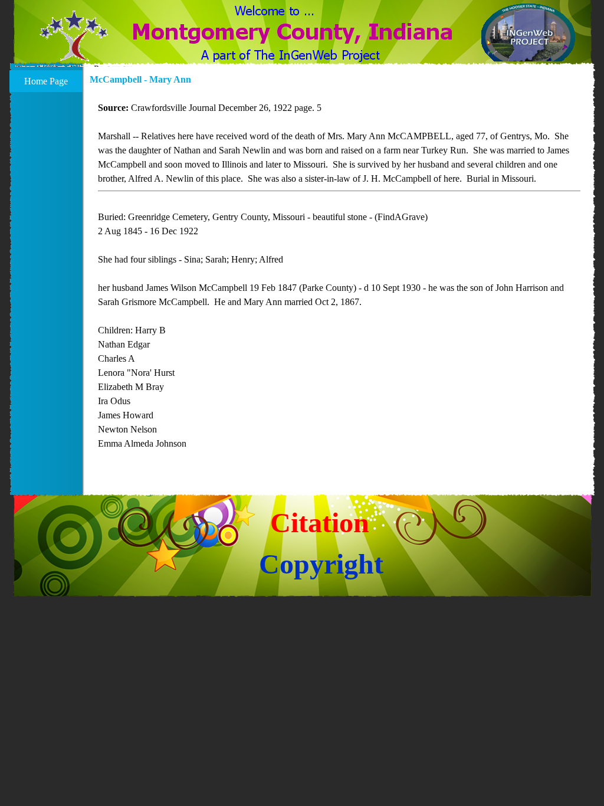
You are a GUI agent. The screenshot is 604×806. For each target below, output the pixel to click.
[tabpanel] (339, 283)
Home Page (46, 81)
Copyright (321, 563)
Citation (319, 522)
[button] (74, 43)
